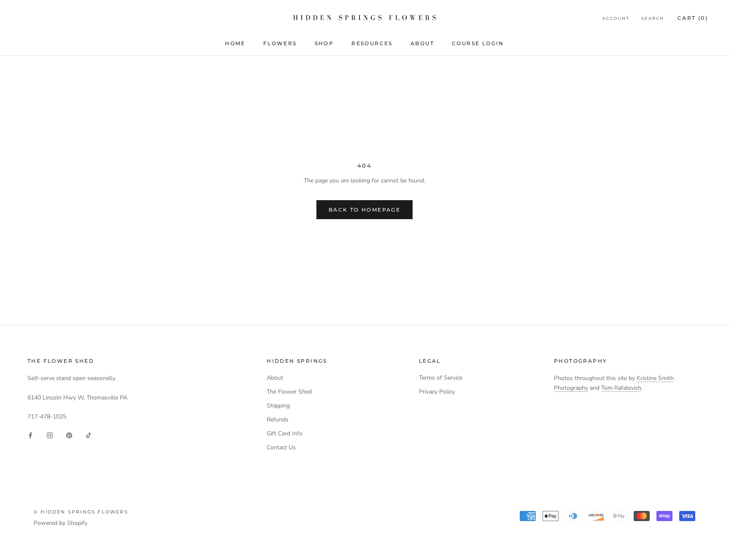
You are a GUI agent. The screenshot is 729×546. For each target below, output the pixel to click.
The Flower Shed (289, 392)
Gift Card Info (284, 433)
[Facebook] (30, 435)
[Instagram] (50, 435)
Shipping (278, 406)
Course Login (478, 43)
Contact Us (281, 447)
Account (615, 18)
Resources (372, 43)
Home (235, 43)
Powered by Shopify (60, 523)
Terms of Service (440, 378)
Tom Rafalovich (621, 388)
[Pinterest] (69, 435)
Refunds (278, 420)
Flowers (280, 43)
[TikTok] (89, 435)
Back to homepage (364, 209)
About (422, 43)
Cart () (693, 18)
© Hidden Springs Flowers (81, 512)
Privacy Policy (437, 392)
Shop (324, 43)
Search (652, 18)
